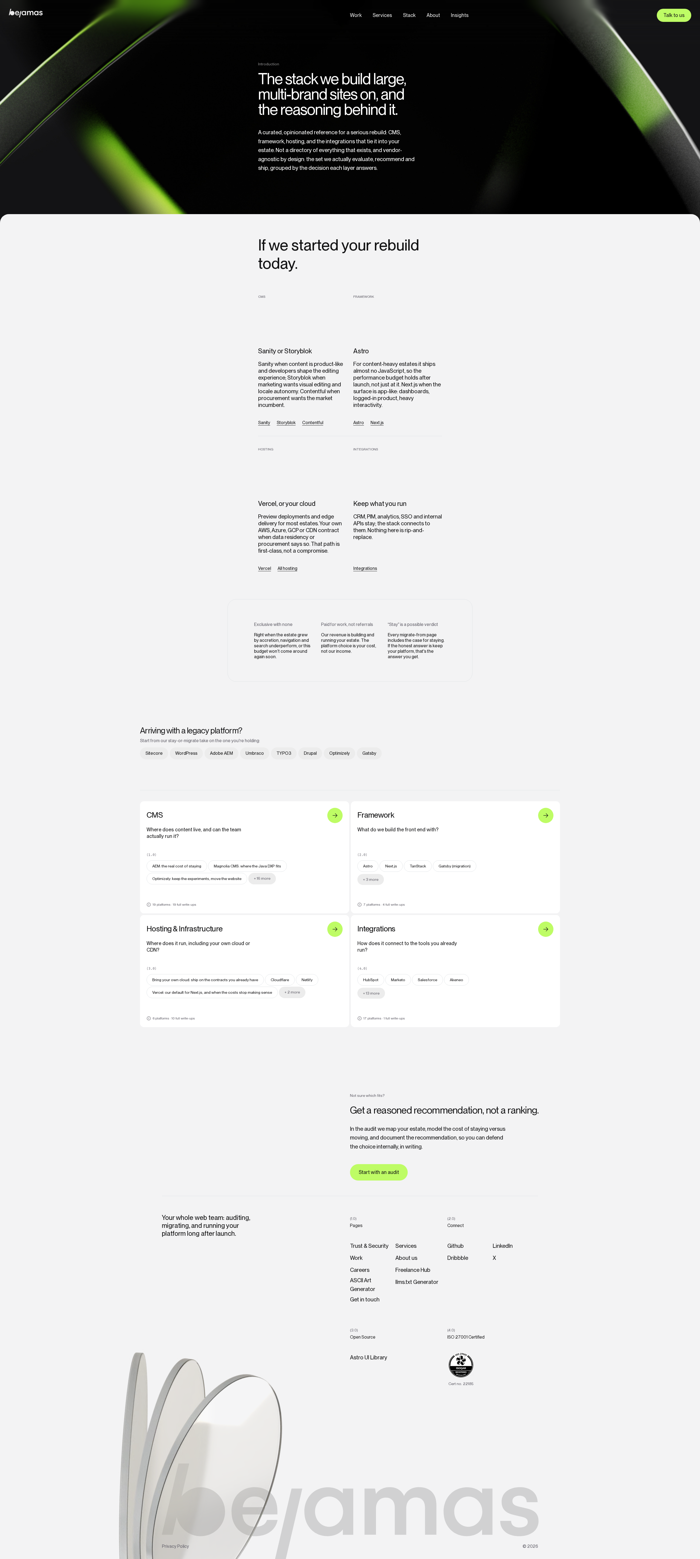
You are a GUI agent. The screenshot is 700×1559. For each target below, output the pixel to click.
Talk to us (674, 15)
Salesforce (427, 980)
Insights (460, 15)
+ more (262, 878)
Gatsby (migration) (455, 866)
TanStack (418, 866)
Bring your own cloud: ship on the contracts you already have (205, 980)
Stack (409, 15)
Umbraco (255, 753)
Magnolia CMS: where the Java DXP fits (247, 866)
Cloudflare (280, 980)
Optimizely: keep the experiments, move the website (196, 878)
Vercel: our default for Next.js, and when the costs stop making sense (212, 992)
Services (382, 15)
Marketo (398, 980)
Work (356, 15)
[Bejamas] (26, 13)
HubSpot (370, 980)
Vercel (264, 568)
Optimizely (339, 753)
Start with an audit (379, 1172)
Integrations (365, 568)
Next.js (377, 422)
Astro (358, 422)
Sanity (264, 422)
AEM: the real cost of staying (176, 866)
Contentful (312, 422)
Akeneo (456, 980)
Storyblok (286, 422)
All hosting (287, 568)
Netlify (307, 980)
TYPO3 (283, 753)
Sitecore (154, 753)
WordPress (186, 753)
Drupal (310, 753)
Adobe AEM (221, 753)
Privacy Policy (175, 1546)
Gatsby (369, 753)
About (433, 15)
